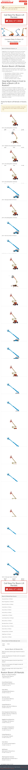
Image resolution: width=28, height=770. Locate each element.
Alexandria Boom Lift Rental (7, 599)
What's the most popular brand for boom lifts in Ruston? (12, 661)
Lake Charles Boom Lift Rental (8, 618)
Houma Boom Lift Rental (6, 609)
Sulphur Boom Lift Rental (6, 637)
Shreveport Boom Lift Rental (7, 631)
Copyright (2, 768)
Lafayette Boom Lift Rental (7, 615)
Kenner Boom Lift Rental (6, 612)
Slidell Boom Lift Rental (6, 634)
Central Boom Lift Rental (6, 607)
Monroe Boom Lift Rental (6, 620)
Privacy (22, 767)
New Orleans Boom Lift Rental (7, 626)
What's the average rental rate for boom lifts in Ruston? (12, 669)
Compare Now (14, 43)
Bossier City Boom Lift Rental (7, 604)
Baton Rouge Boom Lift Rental (7, 601)
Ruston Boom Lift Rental (6, 628)
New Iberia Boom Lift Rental (7, 623)
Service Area (7, 768)
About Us (12, 768)
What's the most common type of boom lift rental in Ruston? (13, 652)
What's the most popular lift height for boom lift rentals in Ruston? (12, 665)
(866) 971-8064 (23, 1)
